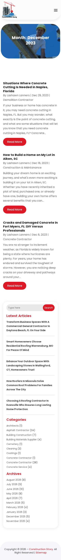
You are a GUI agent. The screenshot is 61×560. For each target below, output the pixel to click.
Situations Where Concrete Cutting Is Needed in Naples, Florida (25, 87)
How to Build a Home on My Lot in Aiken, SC (29, 157)
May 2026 (12, 493)
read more (14, 142)
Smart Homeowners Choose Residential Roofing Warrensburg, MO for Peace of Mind (29, 346)
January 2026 (14, 512)
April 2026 (12, 498)
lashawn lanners (18, 95)
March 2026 (13, 502)
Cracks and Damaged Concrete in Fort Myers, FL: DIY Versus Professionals (30, 226)
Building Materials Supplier (21, 439)
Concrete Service (16, 467)
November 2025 (15, 521)
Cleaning (11, 448)
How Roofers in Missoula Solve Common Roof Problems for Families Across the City (29, 385)
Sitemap (41, 552)
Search (49, 307)
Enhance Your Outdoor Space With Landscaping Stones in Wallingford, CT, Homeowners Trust (28, 365)
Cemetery (12, 444)
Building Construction (19, 435)
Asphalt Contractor (17, 430)
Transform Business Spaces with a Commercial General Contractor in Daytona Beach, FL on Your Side (28, 326)
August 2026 (13, 479)
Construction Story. (41, 549)
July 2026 (11, 484)
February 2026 (14, 507)
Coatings (11, 453)
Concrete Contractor (17, 239)
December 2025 (15, 516)
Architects (12, 425)
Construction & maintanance (22, 168)
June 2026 (12, 489)
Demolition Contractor (18, 100)
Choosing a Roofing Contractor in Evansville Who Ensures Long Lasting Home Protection (28, 405)
